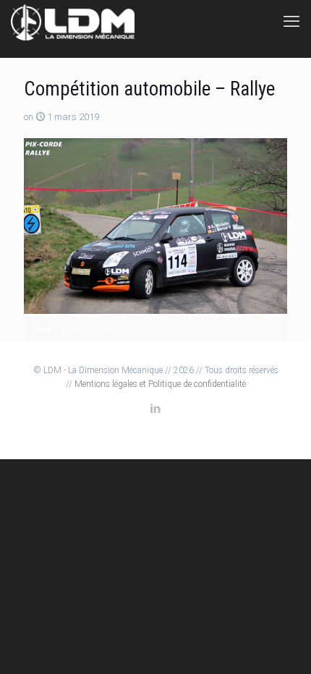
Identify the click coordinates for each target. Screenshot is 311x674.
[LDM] (73, 22)
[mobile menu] (291, 21)
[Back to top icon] (281, 644)
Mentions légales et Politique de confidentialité (160, 384)
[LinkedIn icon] (155, 408)
